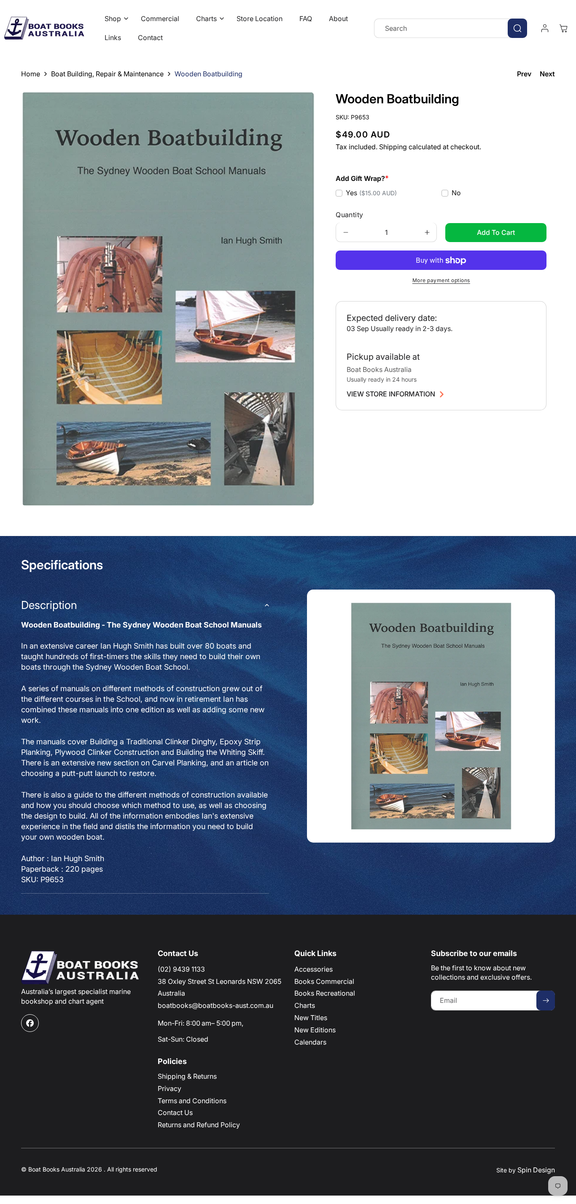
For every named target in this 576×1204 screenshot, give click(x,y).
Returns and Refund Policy (199, 1125)
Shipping (393, 147)
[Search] (517, 28)
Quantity (349, 215)
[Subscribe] (545, 1000)
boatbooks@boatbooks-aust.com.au (215, 1005)
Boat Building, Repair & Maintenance (107, 74)
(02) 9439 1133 (181, 969)
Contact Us (175, 1112)
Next (547, 74)
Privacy (169, 1088)
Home (30, 74)
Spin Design (536, 1170)
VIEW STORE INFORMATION (391, 394)
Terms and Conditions (192, 1100)
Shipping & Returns (187, 1076)
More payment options (441, 280)
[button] (114, 18)
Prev (524, 74)
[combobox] (450, 28)
